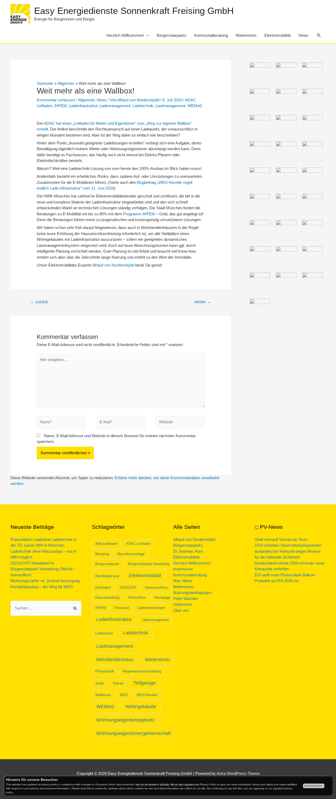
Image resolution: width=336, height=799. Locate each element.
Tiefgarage (144, 683)
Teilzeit (118, 683)
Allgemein (86, 100)
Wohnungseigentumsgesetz (125, 720)
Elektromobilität (277, 35)
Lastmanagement (170, 105)
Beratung (102, 554)
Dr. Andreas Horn (188, 551)
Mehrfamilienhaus (115, 659)
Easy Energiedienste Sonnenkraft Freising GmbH (134, 11)
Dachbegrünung (107, 576)
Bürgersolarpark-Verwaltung (148, 564)
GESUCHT (128, 587)
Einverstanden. (313, 785)
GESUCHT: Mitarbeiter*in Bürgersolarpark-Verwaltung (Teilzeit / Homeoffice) (42, 569)
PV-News (271, 527)
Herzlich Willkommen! (125, 35)
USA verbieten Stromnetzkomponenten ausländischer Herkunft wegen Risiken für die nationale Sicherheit (288, 551)
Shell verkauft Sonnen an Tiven (281, 539)
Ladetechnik (143, 105)
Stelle (99, 683)
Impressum (183, 569)
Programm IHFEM (139, 214)
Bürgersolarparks (171, 35)
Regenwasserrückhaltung (142, 671)
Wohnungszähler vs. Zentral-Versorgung (45, 580)
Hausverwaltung (107, 597)
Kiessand (122, 608)
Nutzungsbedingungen (192, 592)
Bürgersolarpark (107, 564)
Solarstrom (182, 604)
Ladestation (104, 633)
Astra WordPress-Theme (238, 773)
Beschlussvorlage (131, 554)
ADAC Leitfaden (138, 544)
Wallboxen (103, 695)
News (303, 35)
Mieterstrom (246, 35)
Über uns (181, 610)
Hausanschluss (156, 587)
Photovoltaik (104, 671)
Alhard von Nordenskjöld (112, 265)
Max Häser (182, 580)
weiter (203, 302)
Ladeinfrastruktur (83, 105)
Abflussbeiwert (106, 544)
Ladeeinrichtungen (151, 608)
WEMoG (194, 105)
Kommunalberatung (211, 35)
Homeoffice (136, 597)
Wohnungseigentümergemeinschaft (133, 733)
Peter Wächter (185, 598)
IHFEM (60, 105)
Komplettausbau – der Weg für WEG (41, 586)
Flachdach (103, 587)
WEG (124, 695)
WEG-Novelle (146, 695)
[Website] (180, 423)
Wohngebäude (140, 706)
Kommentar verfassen (56, 100)
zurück (39, 302)
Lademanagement (114, 105)
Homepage (162, 597)
